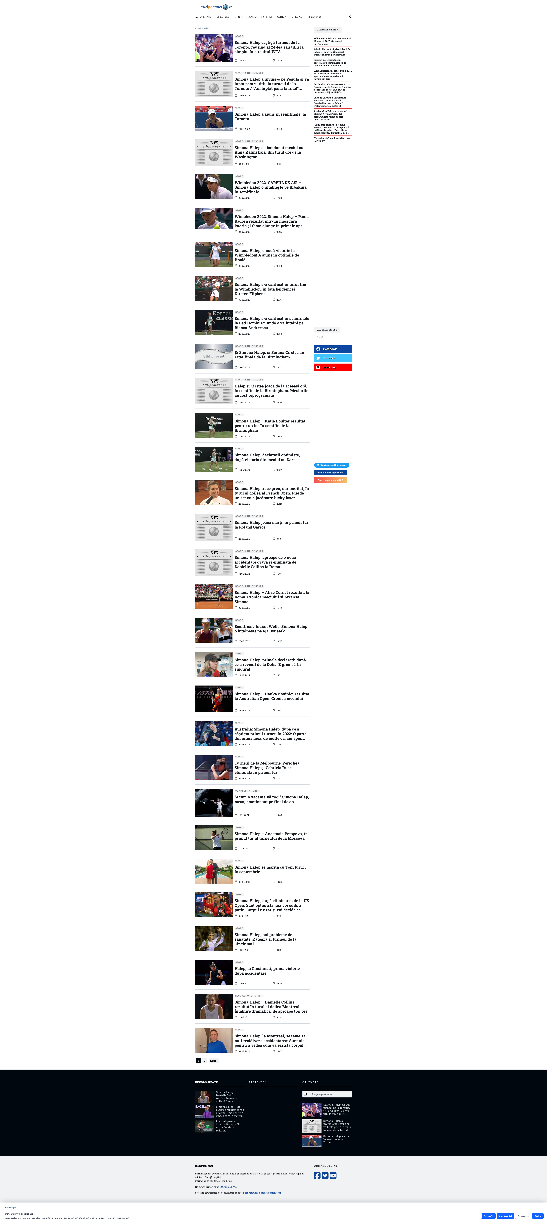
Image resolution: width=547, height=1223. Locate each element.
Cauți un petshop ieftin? (330, 480)
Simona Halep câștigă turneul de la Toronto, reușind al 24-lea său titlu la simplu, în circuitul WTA (269, 47)
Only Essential (505, 1216)
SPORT (239, 17)
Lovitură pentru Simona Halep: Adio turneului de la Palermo (228, 1126)
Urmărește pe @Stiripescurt (333, 465)
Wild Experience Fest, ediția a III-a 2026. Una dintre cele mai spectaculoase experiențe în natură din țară (333, 74)
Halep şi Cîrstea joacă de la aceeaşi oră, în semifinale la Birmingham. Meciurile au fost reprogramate (271, 390)
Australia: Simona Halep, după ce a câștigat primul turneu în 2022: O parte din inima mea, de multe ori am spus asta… (271, 736)
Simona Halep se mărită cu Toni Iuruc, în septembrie (270, 869)
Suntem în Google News (330, 472)
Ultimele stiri (326, 29)
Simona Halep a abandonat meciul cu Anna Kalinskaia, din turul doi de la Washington (269, 152)
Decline (537, 1216)
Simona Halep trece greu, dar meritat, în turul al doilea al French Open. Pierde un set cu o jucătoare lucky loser (272, 493)
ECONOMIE (252, 17)
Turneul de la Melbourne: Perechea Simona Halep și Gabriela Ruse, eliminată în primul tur (267, 768)
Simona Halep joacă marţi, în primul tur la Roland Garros (272, 524)
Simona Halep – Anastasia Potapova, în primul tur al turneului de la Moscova (271, 836)
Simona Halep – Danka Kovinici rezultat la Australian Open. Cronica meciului (272, 696)
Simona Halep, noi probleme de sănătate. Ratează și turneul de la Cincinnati (266, 939)
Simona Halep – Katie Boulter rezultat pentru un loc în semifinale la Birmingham (270, 425)
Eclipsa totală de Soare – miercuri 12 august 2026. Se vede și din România (332, 41)
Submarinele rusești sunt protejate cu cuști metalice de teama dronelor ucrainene (330, 62)
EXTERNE (267, 17)
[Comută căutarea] (350, 17)
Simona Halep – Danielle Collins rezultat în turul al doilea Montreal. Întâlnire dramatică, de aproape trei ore (271, 1007)
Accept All (488, 1216)
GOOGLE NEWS (228, 1186)
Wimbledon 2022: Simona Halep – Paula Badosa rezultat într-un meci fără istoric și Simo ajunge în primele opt (272, 221)
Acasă (198, 28)
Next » (214, 1060)
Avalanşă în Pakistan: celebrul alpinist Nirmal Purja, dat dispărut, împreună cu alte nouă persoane (330, 115)
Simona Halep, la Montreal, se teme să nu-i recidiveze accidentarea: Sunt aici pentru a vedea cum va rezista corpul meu (270, 1042)
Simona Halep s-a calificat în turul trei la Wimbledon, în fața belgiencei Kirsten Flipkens (270, 289)
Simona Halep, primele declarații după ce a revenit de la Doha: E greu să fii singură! (270, 664)
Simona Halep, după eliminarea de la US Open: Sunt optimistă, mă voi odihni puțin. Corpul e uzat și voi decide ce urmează (272, 907)
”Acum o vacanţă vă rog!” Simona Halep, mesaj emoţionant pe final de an (272, 799)
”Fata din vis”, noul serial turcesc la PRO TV (332, 139)
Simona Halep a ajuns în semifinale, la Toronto (270, 116)
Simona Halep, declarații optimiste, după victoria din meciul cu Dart (267, 457)
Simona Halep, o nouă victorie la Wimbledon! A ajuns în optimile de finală (267, 255)
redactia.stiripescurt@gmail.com (263, 1192)
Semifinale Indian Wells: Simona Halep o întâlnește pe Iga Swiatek (271, 628)
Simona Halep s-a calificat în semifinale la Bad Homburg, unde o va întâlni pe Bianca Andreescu (272, 323)
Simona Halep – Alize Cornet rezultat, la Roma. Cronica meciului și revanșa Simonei (272, 597)
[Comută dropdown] (213, 17)
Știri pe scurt (314, 17)
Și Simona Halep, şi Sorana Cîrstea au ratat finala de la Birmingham (269, 354)
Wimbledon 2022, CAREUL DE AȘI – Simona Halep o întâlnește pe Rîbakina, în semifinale (271, 187)
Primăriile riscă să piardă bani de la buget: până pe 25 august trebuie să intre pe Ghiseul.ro (332, 52)
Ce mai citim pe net (247, 791)
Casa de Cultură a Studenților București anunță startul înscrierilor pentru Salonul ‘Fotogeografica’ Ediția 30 (330, 101)
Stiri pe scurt (254, 73)
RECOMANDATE (243, 996)
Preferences (523, 1216)
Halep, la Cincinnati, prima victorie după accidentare (267, 970)
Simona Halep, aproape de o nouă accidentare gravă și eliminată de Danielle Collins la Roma (265, 562)
